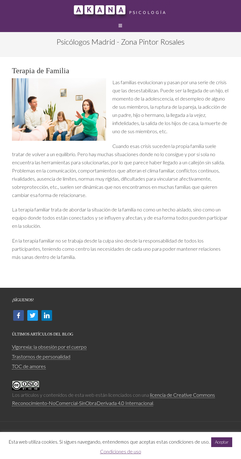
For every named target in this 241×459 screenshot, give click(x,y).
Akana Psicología (120, 9)
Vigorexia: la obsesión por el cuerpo (49, 347)
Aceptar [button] (221, 442)
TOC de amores (29, 366)
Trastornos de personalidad (41, 356)
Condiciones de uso (120, 451)
